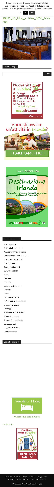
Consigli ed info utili (12, 267)
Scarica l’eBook (22, 479)
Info (32, 13)
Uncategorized (10, 324)
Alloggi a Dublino (28, 477)
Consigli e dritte (10, 263)
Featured (7, 278)
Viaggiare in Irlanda (11, 327)
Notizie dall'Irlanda (11, 297)
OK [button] (25, 13)
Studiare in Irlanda (11, 316)
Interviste (8, 290)
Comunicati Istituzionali (13, 259)
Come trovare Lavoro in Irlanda (17, 255)
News (6, 293)
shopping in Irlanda (11, 305)
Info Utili (7, 282)
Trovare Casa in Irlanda (13, 320)
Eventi (6, 274)
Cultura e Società (11, 271)
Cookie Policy (8, 424)
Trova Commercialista (38, 479)
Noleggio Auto (42, 477)
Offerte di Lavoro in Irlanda (15, 301)
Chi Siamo (8, 477)
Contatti (17, 477)
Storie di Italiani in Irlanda (14, 312)
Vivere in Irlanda (10, 331)
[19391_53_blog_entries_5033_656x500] (27, 59)
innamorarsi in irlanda (12, 286)
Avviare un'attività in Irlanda (15, 252)
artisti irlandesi (10, 244)
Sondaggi (8, 309)
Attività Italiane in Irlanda (14, 248)
